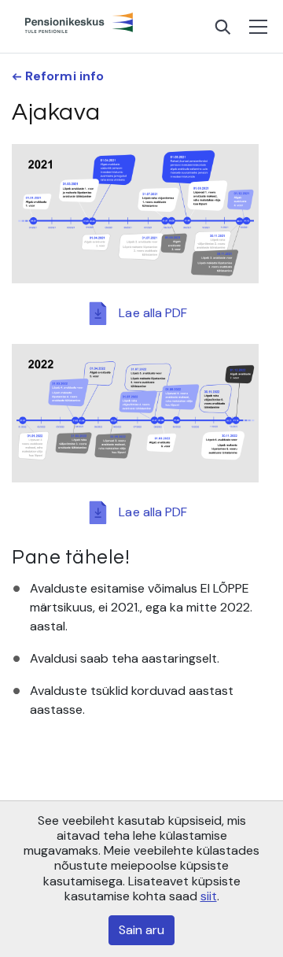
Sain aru (141, 930)
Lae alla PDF (153, 312)
